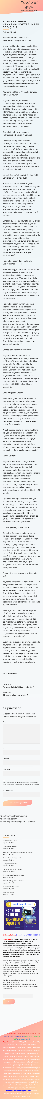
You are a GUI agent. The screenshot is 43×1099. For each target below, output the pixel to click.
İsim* (4, 748)
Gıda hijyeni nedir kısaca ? (11, 886)
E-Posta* (6, 759)
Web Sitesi (6, 769)
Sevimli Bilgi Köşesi (29, 5)
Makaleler (12, 673)
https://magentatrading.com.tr (13, 821)
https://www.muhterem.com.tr (13, 816)
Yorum (5, 722)
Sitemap (31, 821)
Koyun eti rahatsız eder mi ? (12, 858)
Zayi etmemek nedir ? (10, 841)
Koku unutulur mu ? (9, 892)
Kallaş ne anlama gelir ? (10, 863)
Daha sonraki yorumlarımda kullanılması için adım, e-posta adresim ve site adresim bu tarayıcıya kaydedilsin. (21, 784)
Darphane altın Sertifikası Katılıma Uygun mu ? (18, 852)
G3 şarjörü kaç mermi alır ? (15, 695)
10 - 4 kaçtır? (8, 790)
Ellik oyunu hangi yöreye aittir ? (13, 869)
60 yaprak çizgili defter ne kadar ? (14, 875)
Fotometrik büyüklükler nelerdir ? (18, 687)
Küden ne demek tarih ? (10, 846)
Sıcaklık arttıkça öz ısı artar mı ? (13, 881)
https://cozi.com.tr (8, 819)
